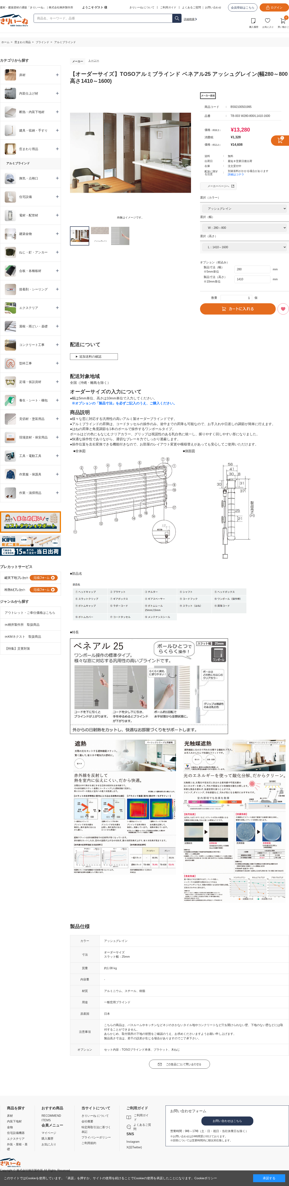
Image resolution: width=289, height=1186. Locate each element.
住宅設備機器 (16, 1133)
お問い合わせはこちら (227, 1121)
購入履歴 (253, 27)
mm (275, 269)
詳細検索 (189, 19)
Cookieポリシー (205, 1178)
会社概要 (87, 1121)
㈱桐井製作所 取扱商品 (22, 624)
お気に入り (268, 27)
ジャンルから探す (14, 601)
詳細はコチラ (236, 174)
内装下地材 (14, 1121)
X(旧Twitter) (134, 1147)
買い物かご (283, 22)
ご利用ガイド (141, 1117)
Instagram (133, 1141)
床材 (10, 1115)
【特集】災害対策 (17, 648)
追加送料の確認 (90, 356)
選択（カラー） (210, 197)
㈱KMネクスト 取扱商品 (23, 636)
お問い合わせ (213, 7)
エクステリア (16, 1138)
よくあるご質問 (191, 7)
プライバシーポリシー (96, 1137)
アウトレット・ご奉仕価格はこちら (30, 612)
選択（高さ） (209, 236)
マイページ (49, 1133)
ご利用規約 (89, 1143)
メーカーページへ (218, 186)
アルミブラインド (18, 163)
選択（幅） (207, 217)
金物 (10, 1127)
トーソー (93, 60)
